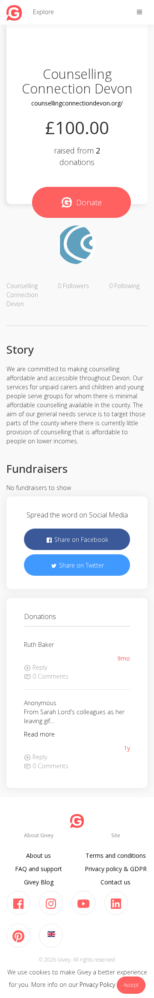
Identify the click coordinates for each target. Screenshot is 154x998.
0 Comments (49, 676)
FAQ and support (38, 869)
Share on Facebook (80, 539)
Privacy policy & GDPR (116, 869)
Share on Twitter (80, 565)
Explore (43, 12)
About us (38, 855)
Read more (39, 734)
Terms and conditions (116, 855)
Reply (39, 667)
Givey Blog (38, 882)
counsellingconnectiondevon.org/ (77, 103)
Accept (131, 985)
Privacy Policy (97, 984)
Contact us (115, 882)
